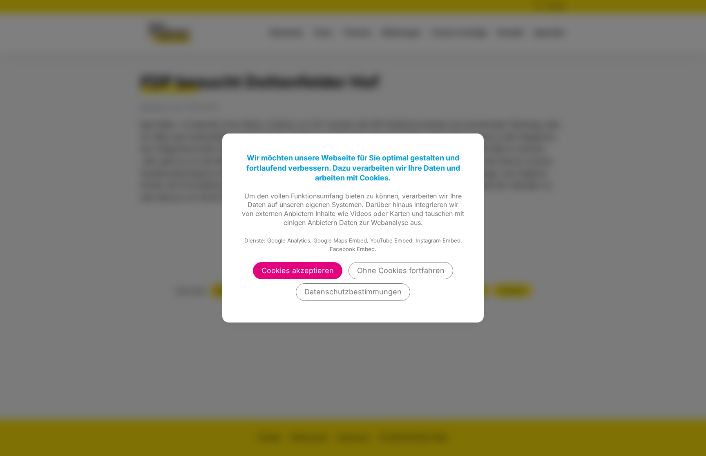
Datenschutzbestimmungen (353, 291)
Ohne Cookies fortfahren (401, 270)
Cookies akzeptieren (297, 270)
